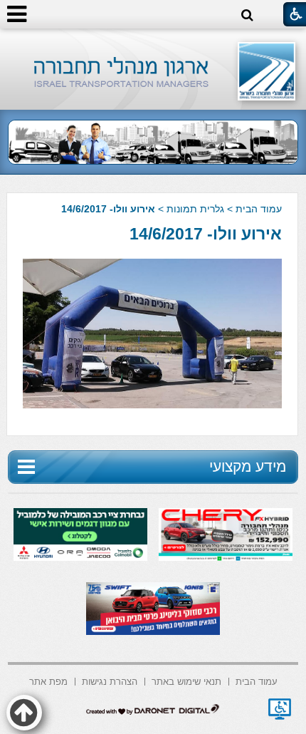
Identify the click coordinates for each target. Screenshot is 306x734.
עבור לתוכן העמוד (153, 42)
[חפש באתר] (247, 15)
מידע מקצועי (247, 466)
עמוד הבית (259, 208)
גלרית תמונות (195, 208)
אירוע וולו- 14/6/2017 (206, 233)
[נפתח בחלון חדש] (279, 709)
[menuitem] (257, 680)
